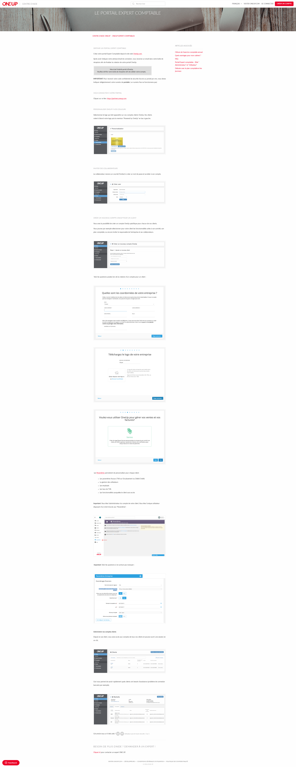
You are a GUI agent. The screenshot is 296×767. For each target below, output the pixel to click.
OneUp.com (137, 54)
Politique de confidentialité (177, 761)
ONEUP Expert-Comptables (123, 36)
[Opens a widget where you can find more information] (11, 763)
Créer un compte (284, 4)
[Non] (122, 734)
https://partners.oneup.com (116, 98)
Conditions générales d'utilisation (150, 761)
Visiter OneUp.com (252, 4)
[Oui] (118, 734)
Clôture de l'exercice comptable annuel (189, 52)
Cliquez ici (96, 752)
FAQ (176, 59)
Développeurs (129, 761)
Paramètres (101, 473)
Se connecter (267, 4)
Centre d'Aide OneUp (101, 36)
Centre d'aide (29, 4)
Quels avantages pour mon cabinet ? (188, 55)
